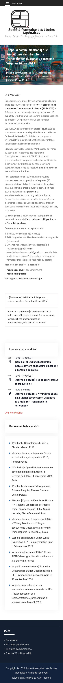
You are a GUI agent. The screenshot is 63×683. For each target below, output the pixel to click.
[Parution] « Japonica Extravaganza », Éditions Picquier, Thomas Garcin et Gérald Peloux (31, 490)
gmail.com (31, 191)
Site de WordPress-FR (18, 653)
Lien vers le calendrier (22, 349)
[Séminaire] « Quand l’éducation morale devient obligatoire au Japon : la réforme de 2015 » (36, 366)
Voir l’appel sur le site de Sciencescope (23, 278)
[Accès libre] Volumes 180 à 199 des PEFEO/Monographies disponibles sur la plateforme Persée (32, 556)
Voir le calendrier (14, 412)
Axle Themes (44, 677)
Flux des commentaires (19, 649)
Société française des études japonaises (31, 31)
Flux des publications (17, 644)
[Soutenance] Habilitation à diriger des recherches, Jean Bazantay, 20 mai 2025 (27, 299)
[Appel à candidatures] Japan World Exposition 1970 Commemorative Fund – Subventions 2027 (32, 542)
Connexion (11, 640)
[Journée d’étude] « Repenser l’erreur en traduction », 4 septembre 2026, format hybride (31, 457)
